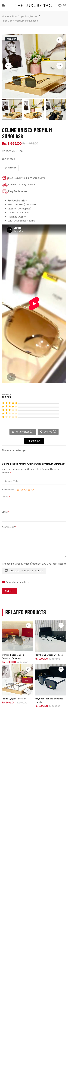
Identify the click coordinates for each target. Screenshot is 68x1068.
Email (5, 511)
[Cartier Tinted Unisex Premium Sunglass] (17, 636)
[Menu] (3, 5)
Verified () (49, 431)
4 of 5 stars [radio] (29, 490)
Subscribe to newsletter (18, 582)
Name (6, 496)
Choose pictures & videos (26, 570)
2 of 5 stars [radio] (22, 490)
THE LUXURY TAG (33, 5)
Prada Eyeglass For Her (14, 698)
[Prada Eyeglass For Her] (17, 679)
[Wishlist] (60, 5)
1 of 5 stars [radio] (18, 490)
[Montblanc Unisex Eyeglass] (50, 636)
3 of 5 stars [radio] (25, 490)
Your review (9, 526)
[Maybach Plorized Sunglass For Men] (50, 679)
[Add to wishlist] (28, 625)
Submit (9, 590)
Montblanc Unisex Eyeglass (49, 654)
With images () (24, 431)
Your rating (9, 489)
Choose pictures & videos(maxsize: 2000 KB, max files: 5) (34, 563)
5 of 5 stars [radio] (32, 490)
